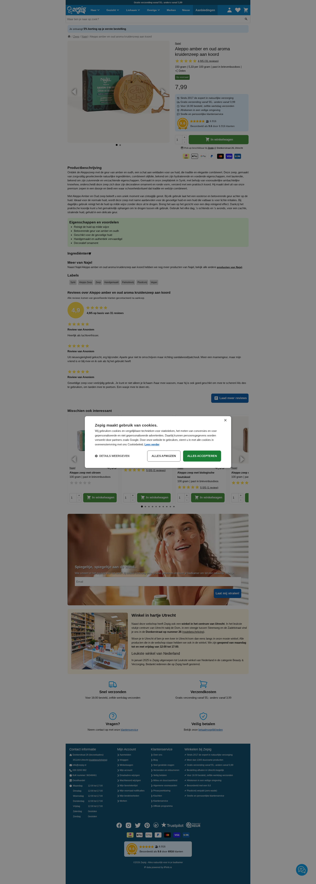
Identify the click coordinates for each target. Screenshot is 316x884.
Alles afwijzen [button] (164, 455)
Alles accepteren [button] (202, 455)
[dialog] (158, 442)
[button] (112, 456)
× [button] (225, 420)
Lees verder (151, 444)
